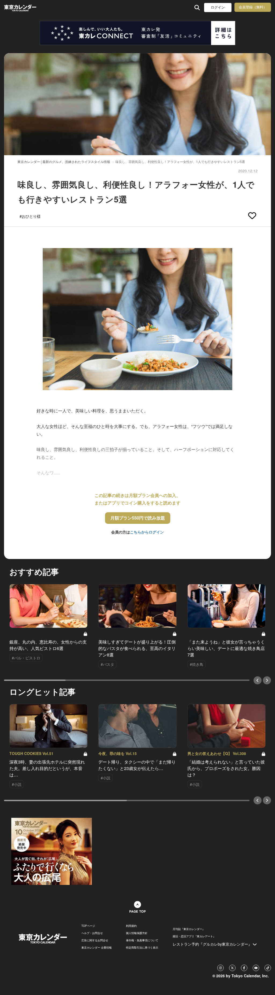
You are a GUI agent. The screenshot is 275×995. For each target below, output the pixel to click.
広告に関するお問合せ (94, 940)
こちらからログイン (147, 532)
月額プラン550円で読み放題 (137, 518)
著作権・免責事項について (142, 940)
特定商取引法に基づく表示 (142, 947)
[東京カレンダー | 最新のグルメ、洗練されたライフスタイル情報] (28, 7)
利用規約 (131, 925)
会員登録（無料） (253, 7)
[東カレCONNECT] (137, 33)
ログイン (218, 7)
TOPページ (88, 925)
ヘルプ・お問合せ (92, 933)
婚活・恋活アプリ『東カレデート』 (194, 936)
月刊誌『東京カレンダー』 (189, 929)
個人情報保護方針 (136, 933)
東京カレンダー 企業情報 (96, 947)
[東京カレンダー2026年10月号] (51, 851)
